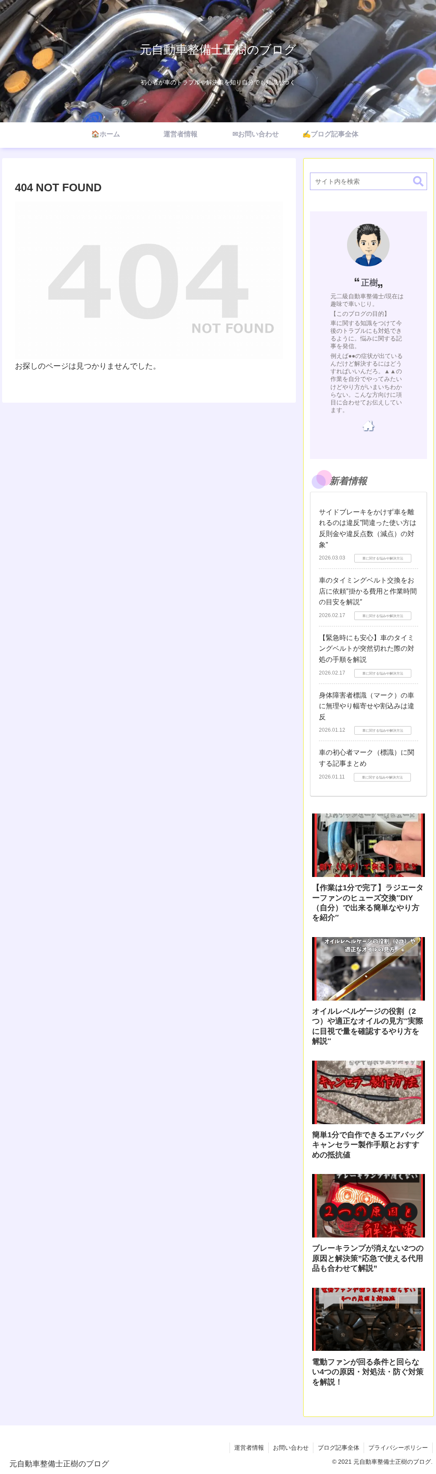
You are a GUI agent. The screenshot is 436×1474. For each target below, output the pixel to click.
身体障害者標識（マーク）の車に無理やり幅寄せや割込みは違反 (366, 706)
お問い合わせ (291, 1447)
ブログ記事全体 (338, 1447)
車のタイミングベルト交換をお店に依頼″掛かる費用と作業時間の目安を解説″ (368, 591)
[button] (418, 181)
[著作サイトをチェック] (368, 425)
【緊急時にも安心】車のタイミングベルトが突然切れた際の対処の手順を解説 (366, 648)
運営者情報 (249, 1447)
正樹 (369, 282)
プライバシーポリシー (398, 1447)
